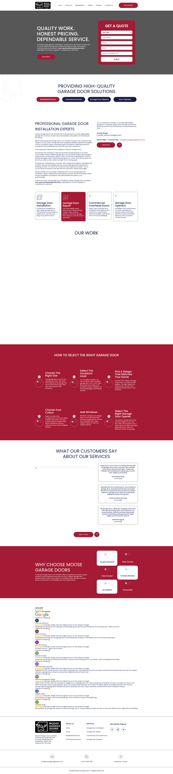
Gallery (90, 5)
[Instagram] (118, 730)
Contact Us (109, 5)
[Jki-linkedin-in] (124, 730)
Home (60, 5)
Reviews (99, 5)
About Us (69, 5)
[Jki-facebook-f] (112, 730)
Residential (79, 5)
